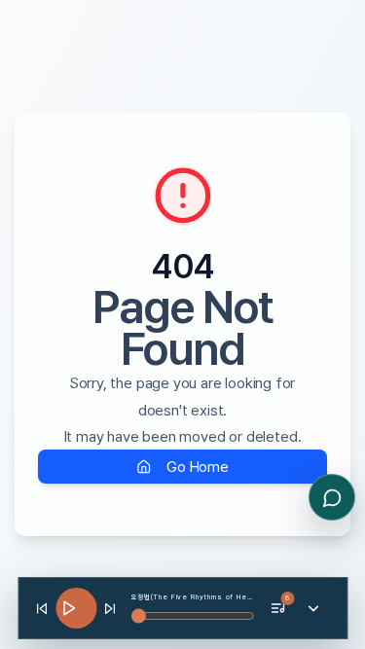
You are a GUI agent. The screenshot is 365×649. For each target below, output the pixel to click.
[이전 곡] (42, 608)
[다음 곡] (110, 608)
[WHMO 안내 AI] (332, 497)
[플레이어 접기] (313, 608)
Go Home (197, 466)
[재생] (75, 608)
